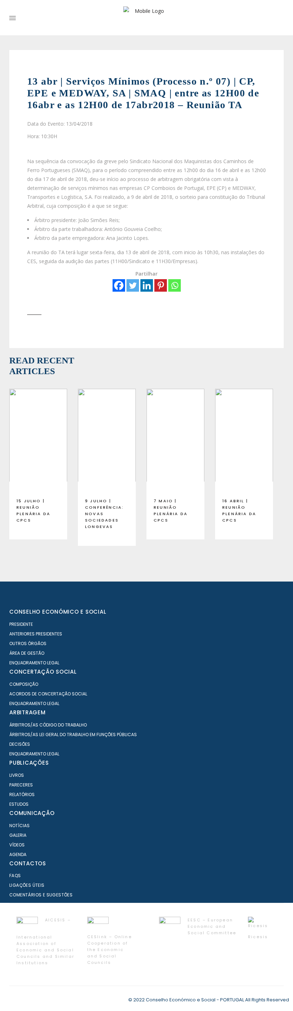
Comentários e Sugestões (41, 895)
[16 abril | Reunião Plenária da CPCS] (244, 440)
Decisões (19, 744)
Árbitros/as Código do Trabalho (48, 725)
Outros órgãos (27, 643)
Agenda (17, 854)
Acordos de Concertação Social (48, 694)
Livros (16, 775)
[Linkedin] (146, 285)
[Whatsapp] (174, 285)
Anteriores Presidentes (35, 634)
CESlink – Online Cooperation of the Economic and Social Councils (109, 949)
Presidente (21, 624)
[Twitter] (132, 285)
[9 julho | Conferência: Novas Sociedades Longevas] (107, 440)
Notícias (19, 826)
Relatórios (22, 794)
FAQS (15, 875)
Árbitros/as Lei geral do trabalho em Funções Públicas (73, 734)
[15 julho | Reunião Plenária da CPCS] (38, 440)
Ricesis (258, 937)
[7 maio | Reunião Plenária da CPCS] (175, 440)
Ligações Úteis (27, 885)
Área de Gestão (26, 653)
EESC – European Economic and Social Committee (212, 926)
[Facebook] (119, 285)
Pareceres (21, 785)
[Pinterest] (160, 285)
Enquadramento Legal (34, 663)
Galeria (17, 835)
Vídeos (17, 845)
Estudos (19, 804)
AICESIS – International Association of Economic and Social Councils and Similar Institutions (45, 941)
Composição (23, 684)
